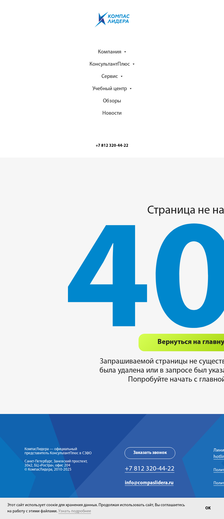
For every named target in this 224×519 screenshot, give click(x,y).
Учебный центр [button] (110, 89)
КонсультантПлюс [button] (110, 64)
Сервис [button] (110, 76)
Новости (112, 113)
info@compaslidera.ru (149, 482)
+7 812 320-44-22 (149, 469)
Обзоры (112, 101)
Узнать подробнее (74, 511)
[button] (150, 453)
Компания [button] (110, 52)
